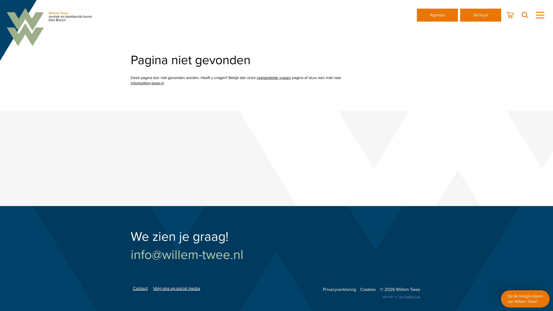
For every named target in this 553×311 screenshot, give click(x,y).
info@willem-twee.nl (147, 83)
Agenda (437, 15)
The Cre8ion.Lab (409, 297)
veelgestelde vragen (274, 77)
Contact (140, 288)
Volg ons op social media (176, 288)
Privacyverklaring (339, 289)
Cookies (368, 289)
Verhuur (480, 15)
